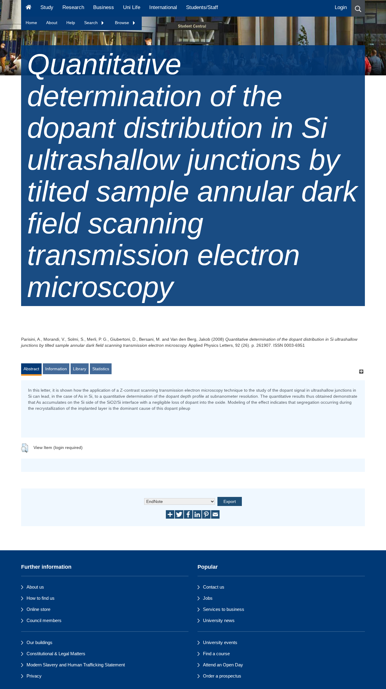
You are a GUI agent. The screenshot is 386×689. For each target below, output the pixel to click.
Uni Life (131, 7)
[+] (361, 371)
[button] (358, 8)
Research (73, 7)
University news (219, 620)
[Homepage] (28, 8)
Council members (44, 620)
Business (103, 7)
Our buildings (39, 642)
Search (91, 22)
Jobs (208, 598)
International (163, 7)
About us (35, 586)
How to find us (41, 598)
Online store (38, 609)
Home (31, 22)
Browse (122, 22)
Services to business (223, 609)
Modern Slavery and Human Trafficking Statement (76, 664)
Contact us (213, 586)
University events (220, 642)
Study (46, 7)
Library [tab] (79, 368)
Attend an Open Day (223, 664)
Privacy (34, 675)
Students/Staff (202, 7)
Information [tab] (56, 368)
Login (341, 7)
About (51, 22)
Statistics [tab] (100, 368)
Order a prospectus (222, 675)
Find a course (216, 653)
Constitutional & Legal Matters (56, 653)
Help (70, 22)
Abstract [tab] (31, 368)
